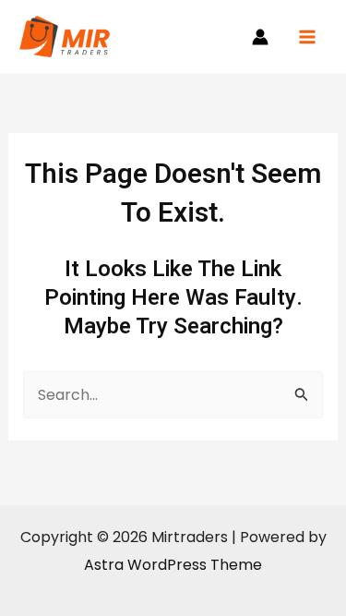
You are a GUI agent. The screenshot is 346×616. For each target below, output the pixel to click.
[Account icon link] (260, 37)
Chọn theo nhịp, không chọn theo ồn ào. (187, 525)
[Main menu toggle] (307, 37)
